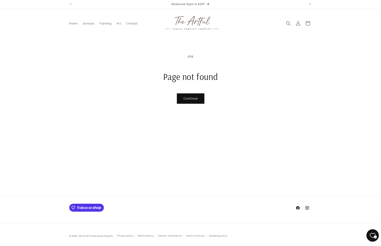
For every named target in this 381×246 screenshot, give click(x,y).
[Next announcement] (310, 4)
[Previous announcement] (71, 4)
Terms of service (195, 235)
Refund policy (145, 235)
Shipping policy (218, 235)
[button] (288, 23)
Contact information (170, 235)
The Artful (84, 235)
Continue (190, 98)
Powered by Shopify (101, 235)
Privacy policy (125, 235)
